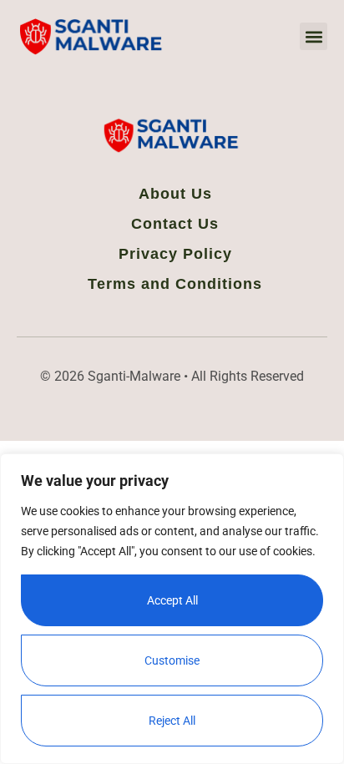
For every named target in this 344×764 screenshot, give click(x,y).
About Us (175, 193)
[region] (172, 608)
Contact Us (175, 223)
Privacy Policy (175, 253)
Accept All (172, 600)
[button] (313, 36)
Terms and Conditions (175, 284)
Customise (172, 660)
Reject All (172, 720)
